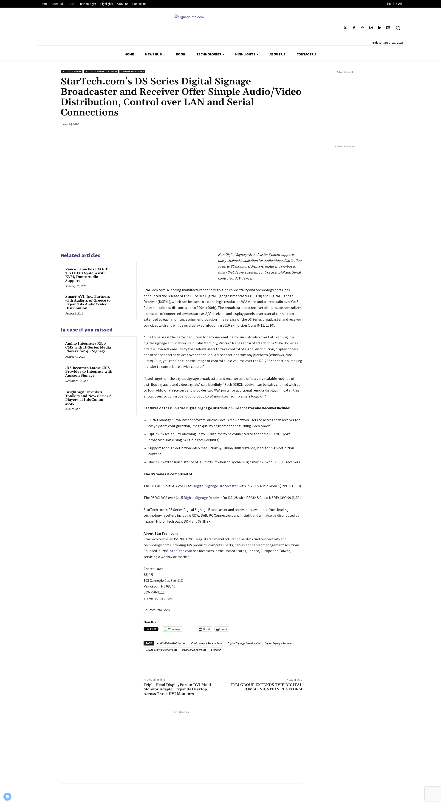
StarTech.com (181, 550)
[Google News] (388, 28)
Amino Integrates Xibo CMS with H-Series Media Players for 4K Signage (88, 347)
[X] (264, 124)
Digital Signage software (101, 71)
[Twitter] (345, 28)
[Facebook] (354, 28)
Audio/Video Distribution (171, 643)
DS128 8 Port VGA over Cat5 (161, 649)
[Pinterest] (362, 28)
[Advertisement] (181, 747)
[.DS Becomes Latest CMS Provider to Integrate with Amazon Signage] (123, 374)
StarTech (216, 649)
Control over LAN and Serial (207, 643)
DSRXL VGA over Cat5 (194, 649)
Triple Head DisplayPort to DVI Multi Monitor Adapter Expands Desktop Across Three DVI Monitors (177, 689)
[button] (397, 27)
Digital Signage (72, 71)
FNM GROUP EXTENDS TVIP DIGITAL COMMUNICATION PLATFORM (266, 687)
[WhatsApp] (286, 124)
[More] (297, 124)
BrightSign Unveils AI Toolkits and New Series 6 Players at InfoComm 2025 (88, 398)
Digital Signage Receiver (203, 497)
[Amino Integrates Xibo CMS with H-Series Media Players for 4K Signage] (123, 349)
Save (277, 124)
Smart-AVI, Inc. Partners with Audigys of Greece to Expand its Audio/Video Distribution (88, 302)
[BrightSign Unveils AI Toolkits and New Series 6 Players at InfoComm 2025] (123, 398)
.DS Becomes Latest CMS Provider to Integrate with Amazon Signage (88, 372)
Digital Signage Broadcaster (216, 486)
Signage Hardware (132, 71)
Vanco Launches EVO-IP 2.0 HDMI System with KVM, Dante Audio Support (86, 275)
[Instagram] (371, 28)
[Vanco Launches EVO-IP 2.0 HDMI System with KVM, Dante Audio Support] (123, 275)
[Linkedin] (379, 28)
